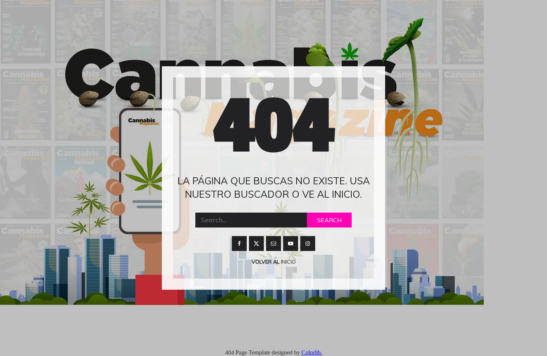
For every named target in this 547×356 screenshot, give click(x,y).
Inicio (287, 261)
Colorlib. (311, 352)
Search (329, 220)
